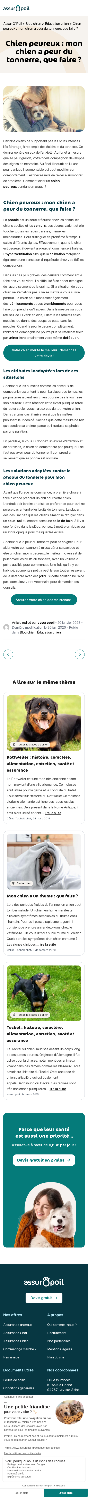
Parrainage (11, 1357)
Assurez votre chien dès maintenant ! (44, 600)
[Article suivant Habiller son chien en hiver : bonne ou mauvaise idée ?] (79, 654)
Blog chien (33, 24)
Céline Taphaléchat (19, 818)
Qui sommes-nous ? (62, 1325)
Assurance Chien (15, 1341)
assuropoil (45, 622)
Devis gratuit (41, 1298)
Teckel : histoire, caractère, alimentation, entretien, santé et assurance (40, 1034)
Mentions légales (59, 1349)
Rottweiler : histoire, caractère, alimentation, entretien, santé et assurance (40, 763)
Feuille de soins (14, 1380)
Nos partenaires (59, 1341)
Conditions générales (18, 1388)
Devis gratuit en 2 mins (40, 1160)
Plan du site (55, 1357)
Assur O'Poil (12, 24)
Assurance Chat (15, 1333)
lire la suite (53, 813)
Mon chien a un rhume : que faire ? (42, 896)
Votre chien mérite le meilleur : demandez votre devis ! (44, 353)
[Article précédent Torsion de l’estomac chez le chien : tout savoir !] (8, 654)
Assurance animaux (18, 1325)
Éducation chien (57, 24)
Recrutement (56, 1333)
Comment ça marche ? (19, 1349)
